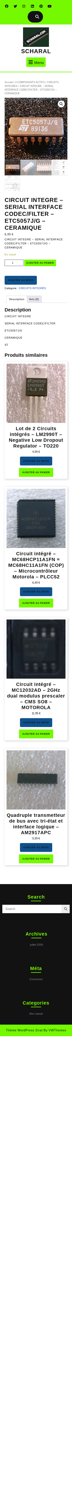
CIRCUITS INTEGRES (32, 288)
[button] (61, 103)
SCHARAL (36, 51)
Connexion (36, 979)
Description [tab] (16, 299)
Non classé (36, 1013)
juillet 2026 (36, 944)
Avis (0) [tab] (34, 299)
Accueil (9, 82)
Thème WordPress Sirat (24, 1030)
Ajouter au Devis (21, 280)
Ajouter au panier (40, 263)
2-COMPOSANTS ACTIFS (30, 82)
